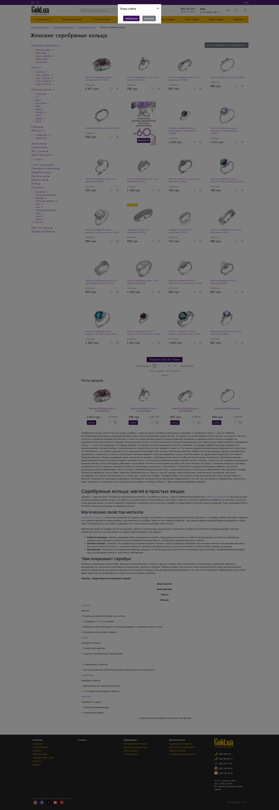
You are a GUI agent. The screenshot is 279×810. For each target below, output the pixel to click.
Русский (149, 18)
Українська (131, 18)
